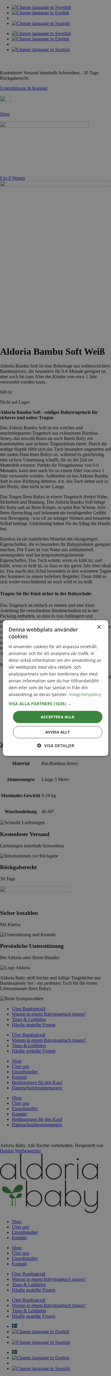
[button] (55, 703)
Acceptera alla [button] (58, 716)
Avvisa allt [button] (57, 732)
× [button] (98, 627)
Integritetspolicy (85, 694)
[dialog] (55, 688)
